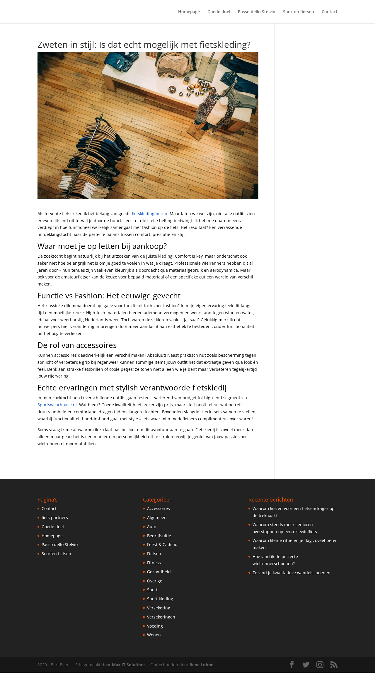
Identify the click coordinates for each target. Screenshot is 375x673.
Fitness (154, 562)
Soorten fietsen (298, 12)
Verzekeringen (161, 617)
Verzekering (158, 608)
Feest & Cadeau (162, 544)
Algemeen (157, 517)
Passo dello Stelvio (256, 12)
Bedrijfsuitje (159, 535)
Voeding (155, 626)
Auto (151, 526)
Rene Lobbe (201, 664)
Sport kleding (160, 598)
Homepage (189, 12)
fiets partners (55, 517)
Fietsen (154, 553)
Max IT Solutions (129, 664)
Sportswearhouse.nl (57, 404)
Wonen (154, 635)
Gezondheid (159, 572)
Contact (330, 12)
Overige (154, 581)
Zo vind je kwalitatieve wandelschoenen (291, 572)
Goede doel (218, 12)
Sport (152, 589)
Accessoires (158, 508)
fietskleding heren (149, 213)
